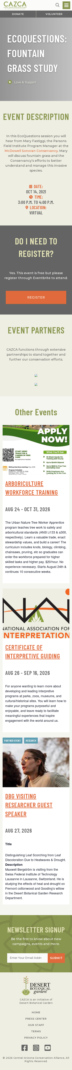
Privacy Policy (36, 1037)
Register (36, 297)
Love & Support (25, 82)
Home (36, 1012)
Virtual (36, 212)
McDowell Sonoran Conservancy (31, 151)
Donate (18, 14)
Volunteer (54, 14)
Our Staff (36, 1025)
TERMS (36, 1031)
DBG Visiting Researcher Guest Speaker (29, 804)
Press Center (36, 1018)
